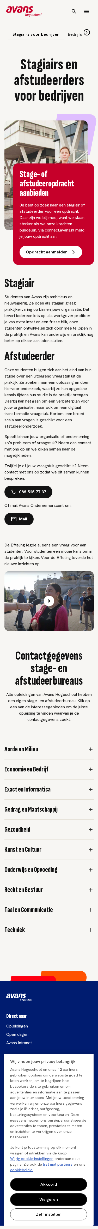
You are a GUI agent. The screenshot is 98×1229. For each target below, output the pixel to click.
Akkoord (48, 1184)
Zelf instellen (49, 1214)
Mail (23, 519)
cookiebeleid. (21, 1169)
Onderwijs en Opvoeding (31, 870)
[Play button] (49, 601)
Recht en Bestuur (23, 890)
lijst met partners (58, 1164)
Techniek (14, 930)
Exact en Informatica (27, 789)
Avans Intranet (19, 1042)
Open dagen (17, 1034)
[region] (49, 1140)
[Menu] (86, 11)
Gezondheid (17, 829)
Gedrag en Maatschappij (31, 809)
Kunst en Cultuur (22, 849)
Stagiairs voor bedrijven (36, 34)
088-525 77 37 (32, 492)
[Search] (74, 11)
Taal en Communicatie (28, 910)
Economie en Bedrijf (26, 769)
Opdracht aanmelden (47, 252)
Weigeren (48, 1199)
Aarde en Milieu (21, 749)
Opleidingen (17, 1026)
